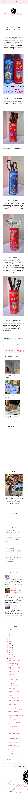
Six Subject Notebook (13, 671)
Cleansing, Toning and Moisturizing (14, 712)
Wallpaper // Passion (13, 691)
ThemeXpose (9, 791)
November (11, 656)
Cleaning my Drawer (13, 733)
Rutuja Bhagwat (11, 33)
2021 (8, 637)
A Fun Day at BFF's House (15, 698)
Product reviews (9, 537)
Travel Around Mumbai (10, 543)
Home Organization (10, 548)
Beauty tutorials (9, 561)
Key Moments (16, 532)
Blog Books (11, 674)
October (11, 658)
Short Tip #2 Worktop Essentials (13, 705)
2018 (8, 643)
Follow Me (11, 736)
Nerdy (14, 530)
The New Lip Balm (13, 679)
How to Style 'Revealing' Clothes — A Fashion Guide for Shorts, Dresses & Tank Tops (13, 592)
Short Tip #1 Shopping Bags (15, 709)
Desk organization (10, 559)
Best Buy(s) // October (14, 660)
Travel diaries (9, 532)
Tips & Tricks (10, 347)
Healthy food (12, 557)
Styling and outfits (15, 539)
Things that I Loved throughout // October (14, 664)
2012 (8, 760)
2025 (8, 630)
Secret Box (11, 749)
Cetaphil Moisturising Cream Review (16, 576)
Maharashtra (17, 537)
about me (16, 503)
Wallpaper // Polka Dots (14, 719)
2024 (8, 631)
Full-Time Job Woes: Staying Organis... (12, 416)
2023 (8, 633)
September (11, 758)
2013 (8, 653)
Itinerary (19, 557)
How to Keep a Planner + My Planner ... (12, 396)
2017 (8, 645)
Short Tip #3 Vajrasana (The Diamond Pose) (15, 701)
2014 (8, 651)
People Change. (12, 688)
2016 (8, 647)
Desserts (18, 550)
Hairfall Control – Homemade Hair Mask (14, 745)
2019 (8, 641)
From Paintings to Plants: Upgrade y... (11, 376)
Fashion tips (18, 546)
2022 (8, 635)
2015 (8, 649)
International (9, 541)
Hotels (7, 552)
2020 (8, 639)
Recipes (7, 539)
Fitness (12, 552)
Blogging (19, 543)
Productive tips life (10, 546)
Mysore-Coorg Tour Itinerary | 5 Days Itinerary (16, 606)
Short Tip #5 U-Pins (13, 686)
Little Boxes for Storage (14, 756)
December (11, 655)
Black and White (12, 726)
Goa (7, 557)
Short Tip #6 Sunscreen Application (14, 682)
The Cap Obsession (13, 676)
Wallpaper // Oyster (13, 742)
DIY (14, 24)
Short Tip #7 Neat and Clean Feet (14, 668)
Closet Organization (10, 550)
